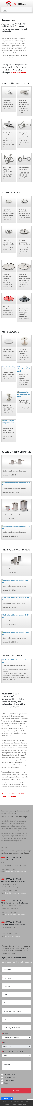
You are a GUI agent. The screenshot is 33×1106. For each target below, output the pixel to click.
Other (6, 1083)
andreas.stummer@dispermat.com (15, 872)
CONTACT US (7, 1098)
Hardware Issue (9, 1077)
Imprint (14, 1104)
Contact (7, 1104)
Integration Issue (9, 1074)
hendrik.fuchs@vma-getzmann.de (15, 893)
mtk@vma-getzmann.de (12, 936)
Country (5, 1033)
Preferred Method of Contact (12, 1052)
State (4, 1043)
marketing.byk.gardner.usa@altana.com (17, 962)
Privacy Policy (22, 1104)
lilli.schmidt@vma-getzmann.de (15, 915)
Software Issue (9, 1080)
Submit (16, 1090)
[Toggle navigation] (5, 10)
